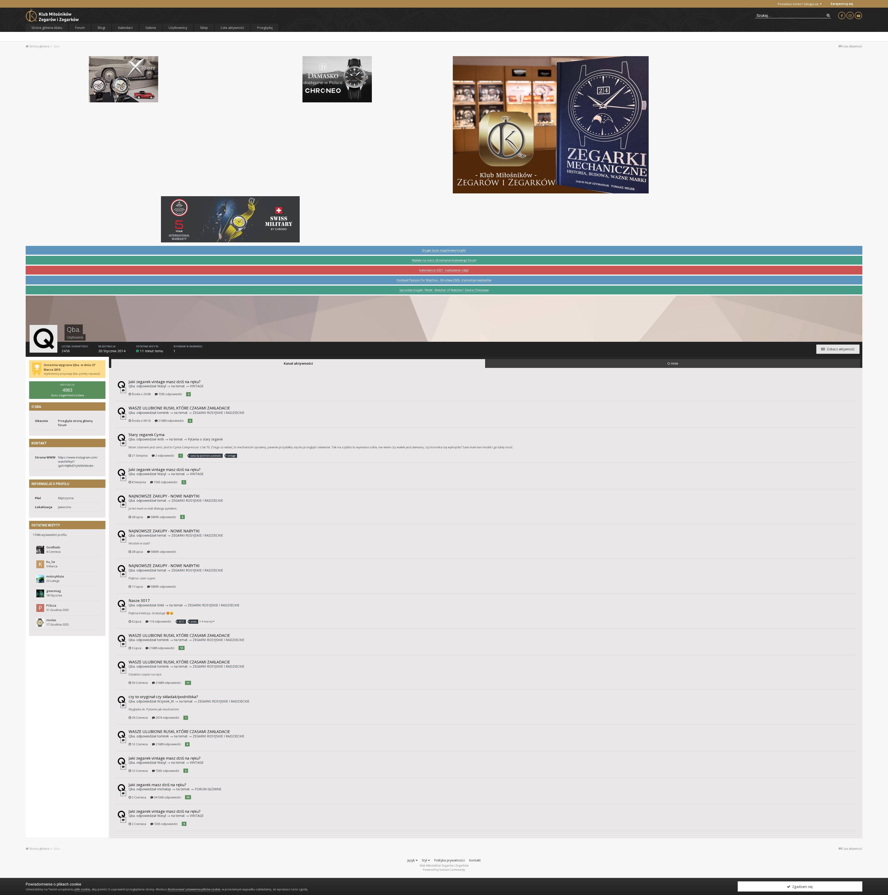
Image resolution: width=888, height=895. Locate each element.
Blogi (101, 27)
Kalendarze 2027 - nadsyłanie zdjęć (444, 270)
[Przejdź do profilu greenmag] (40, 593)
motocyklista (55, 576)
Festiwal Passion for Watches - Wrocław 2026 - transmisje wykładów (444, 280)
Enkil (160, 605)
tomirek (163, 412)
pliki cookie (82, 889)
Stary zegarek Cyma (147, 434)
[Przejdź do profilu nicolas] (40, 622)
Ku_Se (50, 562)
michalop (164, 789)
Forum (80, 27)
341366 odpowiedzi (167, 797)
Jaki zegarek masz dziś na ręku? (157, 784)
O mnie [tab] (672, 363)
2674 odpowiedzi (167, 717)
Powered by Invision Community (444, 870)
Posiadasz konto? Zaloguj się (799, 4)
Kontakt (475, 860)
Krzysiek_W (165, 701)
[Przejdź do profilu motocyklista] (40, 579)
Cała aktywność (232, 27)
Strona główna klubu (46, 27)
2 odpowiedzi (164, 455)
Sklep (204, 27)
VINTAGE (197, 386)
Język (411, 860)
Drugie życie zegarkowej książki (444, 250)
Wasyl (161, 386)
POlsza (51, 605)
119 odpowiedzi (159, 621)
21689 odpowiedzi (171, 420)
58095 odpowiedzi (163, 517)
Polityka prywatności (449, 860)
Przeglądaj (265, 27)
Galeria (150, 27)
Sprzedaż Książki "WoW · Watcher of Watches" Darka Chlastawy (444, 290)
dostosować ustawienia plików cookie (193, 889)
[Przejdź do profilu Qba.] (121, 385)
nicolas (51, 620)
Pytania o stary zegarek (205, 439)
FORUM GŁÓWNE (208, 789)
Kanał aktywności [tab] (298, 363)
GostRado (53, 547)
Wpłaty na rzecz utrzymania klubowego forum (444, 260)
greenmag (53, 591)
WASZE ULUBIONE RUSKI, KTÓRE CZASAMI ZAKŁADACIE (179, 408)
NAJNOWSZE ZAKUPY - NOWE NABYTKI (164, 496)
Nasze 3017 (139, 600)
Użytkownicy (178, 27)
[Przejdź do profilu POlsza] (40, 608)
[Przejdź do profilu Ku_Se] (40, 564)
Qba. (132, 386)
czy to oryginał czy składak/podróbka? (163, 696)
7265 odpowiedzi (170, 394)
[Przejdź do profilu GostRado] (40, 550)
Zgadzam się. (801, 886)
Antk (160, 439)
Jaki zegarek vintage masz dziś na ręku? (164, 381)
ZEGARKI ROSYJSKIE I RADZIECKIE (218, 412)
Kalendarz (125, 27)
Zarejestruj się (841, 4)
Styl (425, 860)
